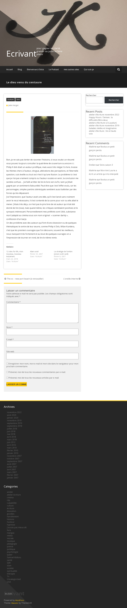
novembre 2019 (14, 420)
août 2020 (11, 415)
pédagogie (12, 543)
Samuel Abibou (14, 557)
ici (73, 163)
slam (9, 565)
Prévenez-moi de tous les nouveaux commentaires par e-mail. (37, 372)
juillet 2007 (12, 466)
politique (11, 549)
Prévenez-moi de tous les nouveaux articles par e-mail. (33, 377)
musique (11, 541)
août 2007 (11, 464)
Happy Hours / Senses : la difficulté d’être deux (101, 118)
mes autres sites (71, 69)
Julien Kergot (13, 105)
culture (10, 505)
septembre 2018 (14, 426)
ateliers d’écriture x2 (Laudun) (103, 122)
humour (11, 522)
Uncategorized (14, 579)
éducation (11, 511)
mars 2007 (12, 472)
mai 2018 (11, 434)
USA (9, 582)
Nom (9, 327)
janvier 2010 (12, 453)
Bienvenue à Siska (35, 69)
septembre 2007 (14, 461)
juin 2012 (11, 442)
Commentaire (13, 302)
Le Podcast (54, 69)
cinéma (10, 497)
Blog (20, 69)
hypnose (11, 524)
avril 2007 (11, 469)
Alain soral (34, 251)
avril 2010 (11, 445)
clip (8, 500)
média (10, 535)
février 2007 (12, 475)
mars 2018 (12, 439)
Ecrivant (21, 53)
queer (9, 554)
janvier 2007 (12, 477)
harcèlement (13, 516)
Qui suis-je (89, 69)
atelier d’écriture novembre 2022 (104, 114)
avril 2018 (11, 436)
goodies (10, 513)
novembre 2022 (14, 412)
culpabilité (11, 503)
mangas (10, 533)
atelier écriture (14, 494)
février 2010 (12, 450)
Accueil (9, 69)
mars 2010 (12, 447)
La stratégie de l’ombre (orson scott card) (63, 252)
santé (9, 560)
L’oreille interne (70, 278)
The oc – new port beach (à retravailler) (25, 278)
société (10, 568)
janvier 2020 (12, 417)
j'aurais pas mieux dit (17, 527)
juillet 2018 (12, 428)
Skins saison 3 (106, 165)
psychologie (12, 552)
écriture (11, 99)
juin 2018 (11, 431)
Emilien (92, 165)
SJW (9, 562)
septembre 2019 (14, 423)
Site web (10, 351)
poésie (10, 546)
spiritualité (12, 571)
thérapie (11, 573)
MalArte (92, 146)
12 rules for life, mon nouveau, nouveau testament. (14, 254)
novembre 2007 (14, 456)
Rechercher (91, 95)
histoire (10, 519)
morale (10, 538)
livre (18, 99)
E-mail (10, 339)
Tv (8, 576)
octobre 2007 (13, 458)
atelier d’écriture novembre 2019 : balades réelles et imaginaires (104, 127)
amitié (10, 492)
